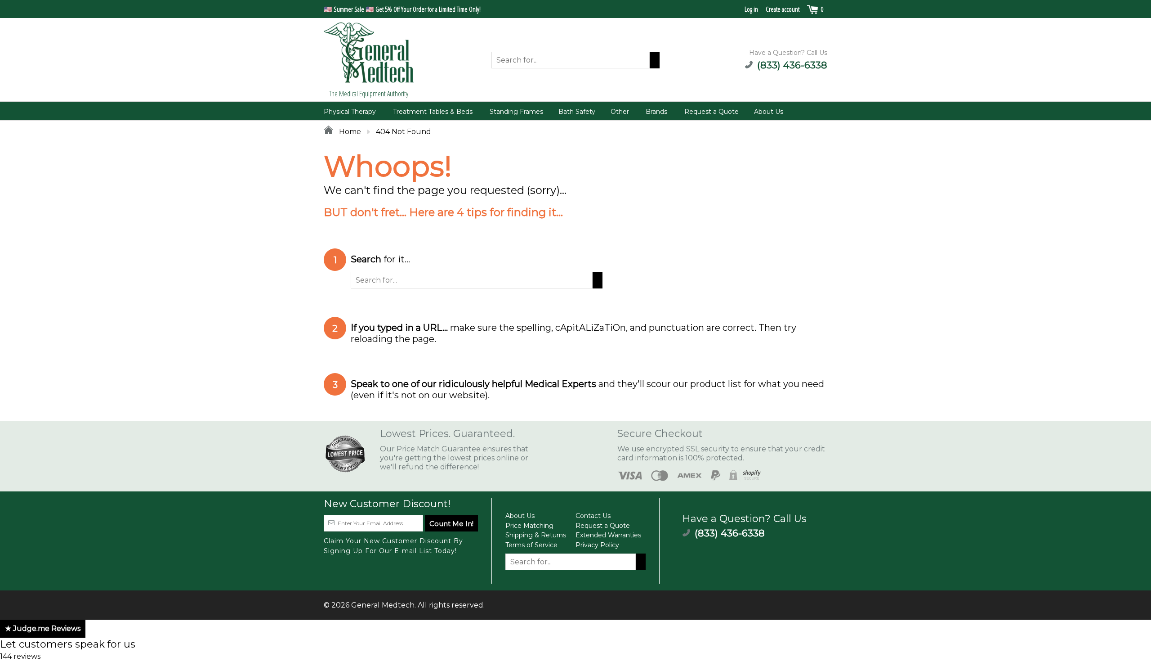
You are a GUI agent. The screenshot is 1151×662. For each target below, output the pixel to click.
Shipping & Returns (535, 535)
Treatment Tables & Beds (433, 112)
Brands (656, 112)
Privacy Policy (597, 545)
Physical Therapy (350, 112)
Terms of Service (531, 545)
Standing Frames (516, 112)
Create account (782, 9)
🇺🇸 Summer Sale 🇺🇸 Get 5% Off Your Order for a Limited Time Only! (402, 9)
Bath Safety (576, 112)
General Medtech (383, 605)
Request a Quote (711, 112)
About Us (768, 112)
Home (349, 131)
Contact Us (593, 516)
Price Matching (529, 526)
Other (620, 112)
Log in (751, 9)
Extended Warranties (608, 535)
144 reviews (20, 656)
